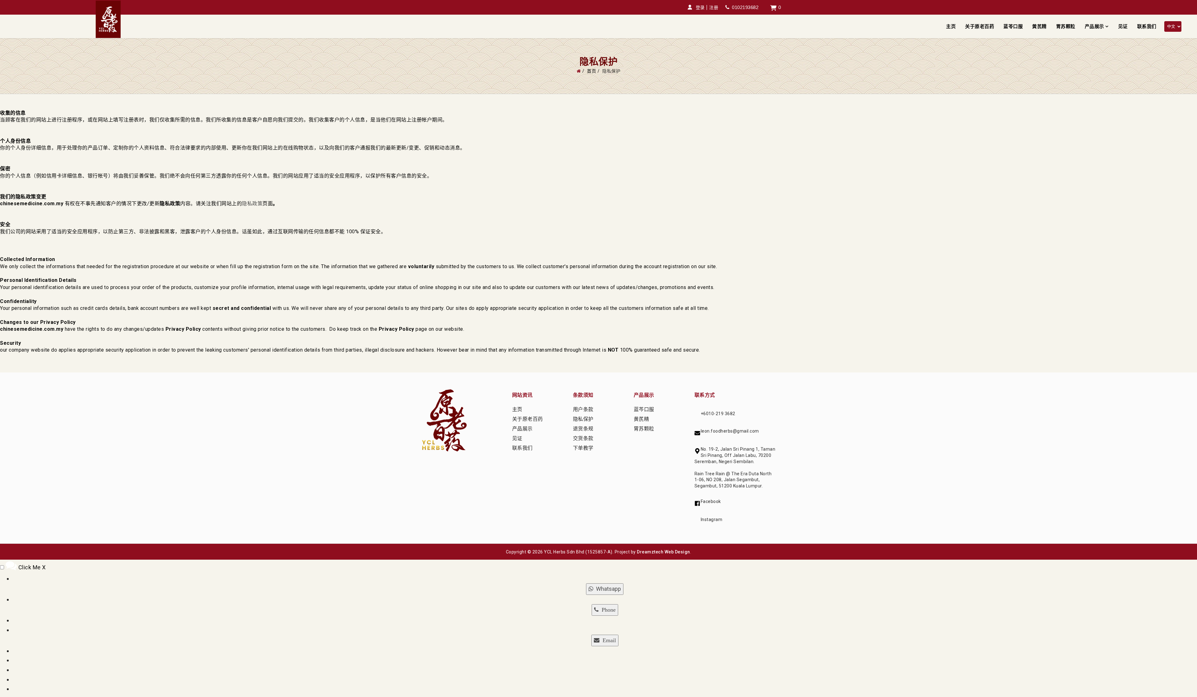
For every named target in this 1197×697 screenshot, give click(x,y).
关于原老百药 (979, 26)
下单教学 (583, 448)
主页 (951, 26)
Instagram (712, 519)
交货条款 (583, 438)
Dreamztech (650, 551)
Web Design (677, 551)
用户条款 (583, 409)
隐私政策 (252, 203)
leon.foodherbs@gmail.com (730, 431)
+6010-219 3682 (718, 413)
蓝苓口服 (1013, 26)
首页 (591, 71)
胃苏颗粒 (1065, 26)
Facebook (711, 501)
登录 (700, 7)
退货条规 (583, 429)
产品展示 (1094, 26)
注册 (713, 7)
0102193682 (745, 7)
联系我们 (1146, 26)
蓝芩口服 (644, 409)
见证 (1123, 26)
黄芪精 (1039, 26)
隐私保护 (583, 419)
